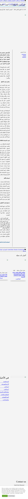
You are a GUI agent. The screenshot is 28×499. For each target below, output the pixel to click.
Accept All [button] (5, 495)
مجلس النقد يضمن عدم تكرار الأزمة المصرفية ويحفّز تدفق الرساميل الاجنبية (19, 274)
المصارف (5, 249)
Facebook (24, 54)
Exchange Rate (21, 249)
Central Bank (10, 249)
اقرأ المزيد (18, 278)
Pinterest (24, 57)
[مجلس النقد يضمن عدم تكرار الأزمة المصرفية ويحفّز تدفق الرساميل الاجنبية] (18, 264)
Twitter (24, 55)
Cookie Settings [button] (11, 495)
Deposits (16, 249)
